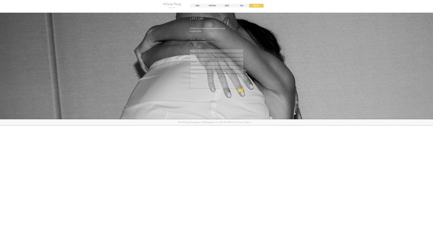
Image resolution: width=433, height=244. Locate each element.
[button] (212, 6)
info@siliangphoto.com (204, 41)
